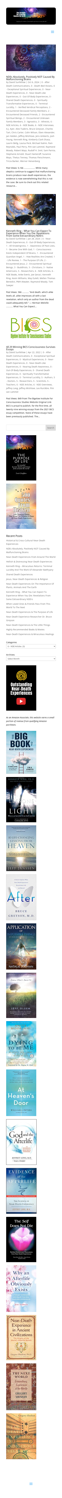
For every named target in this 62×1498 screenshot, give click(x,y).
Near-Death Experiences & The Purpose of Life (29, 612)
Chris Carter (17, 132)
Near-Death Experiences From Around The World (31, 556)
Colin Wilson (31, 132)
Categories (11, 642)
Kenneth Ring (20, 139)
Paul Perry (22, 146)
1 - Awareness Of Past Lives (41, 245)
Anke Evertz (24, 274)
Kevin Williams (19, 278)
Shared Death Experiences (19, 574)
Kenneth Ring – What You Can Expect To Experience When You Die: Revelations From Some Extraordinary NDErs (28, 233)
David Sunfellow (17, 82)
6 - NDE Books (27, 125)
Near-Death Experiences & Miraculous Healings (30, 634)
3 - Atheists (43, 121)
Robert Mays (20, 150)
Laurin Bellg (12, 143)
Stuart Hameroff (33, 154)
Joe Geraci (36, 274)
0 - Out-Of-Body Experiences (34, 96)
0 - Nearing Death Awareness (34, 366)
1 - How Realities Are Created (38, 256)
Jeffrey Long (12, 388)
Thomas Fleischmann (39, 157)
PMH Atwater (22, 281)
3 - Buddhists (21, 267)
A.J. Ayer (10, 128)
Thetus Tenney (20, 157)
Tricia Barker (12, 161)
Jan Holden (11, 136)
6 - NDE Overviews (42, 384)
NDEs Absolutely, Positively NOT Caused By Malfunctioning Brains (30, 78)
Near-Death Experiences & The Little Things (28, 625)
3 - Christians (35, 267)
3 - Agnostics (30, 121)
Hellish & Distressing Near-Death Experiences (29, 561)
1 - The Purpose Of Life (31, 260)
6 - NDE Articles (43, 271)
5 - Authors (47, 377)
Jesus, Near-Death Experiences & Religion (27, 579)
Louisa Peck (25, 143)
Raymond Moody (39, 281)
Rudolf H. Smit (35, 150)
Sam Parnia (49, 150)
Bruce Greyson (36, 128)
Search (50, 427)
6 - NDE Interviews (44, 125)
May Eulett (33, 278)
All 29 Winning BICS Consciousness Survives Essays (30, 348)
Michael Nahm (39, 143)
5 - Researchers (26, 271)
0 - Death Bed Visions (41, 85)
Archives (10, 654)
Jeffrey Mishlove (26, 136)
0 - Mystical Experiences (32, 359)
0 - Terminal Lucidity (30, 377)
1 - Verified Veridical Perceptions (31, 107)
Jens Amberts (42, 136)
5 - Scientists (39, 381)
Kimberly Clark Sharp (39, 139)
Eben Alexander (46, 132)
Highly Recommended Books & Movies (25, 629)
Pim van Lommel (36, 146)
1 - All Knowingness (16, 245)
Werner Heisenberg (30, 161)
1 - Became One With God (19, 249)
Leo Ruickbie (42, 388)
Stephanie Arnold (15, 154)
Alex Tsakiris (22, 128)
